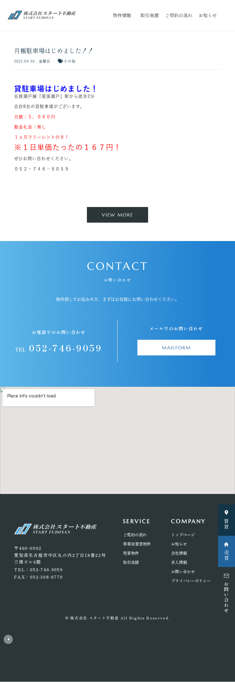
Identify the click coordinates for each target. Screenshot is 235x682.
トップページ (183, 535)
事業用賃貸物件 (137, 544)
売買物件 (131, 553)
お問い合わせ (183, 571)
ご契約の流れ (178, 15)
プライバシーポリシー (191, 581)
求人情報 (179, 562)
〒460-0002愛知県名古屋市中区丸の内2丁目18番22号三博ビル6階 (60, 555)
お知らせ (208, 15)
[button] (117, 215)
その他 (70, 60)
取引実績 (149, 15)
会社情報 (179, 553)
